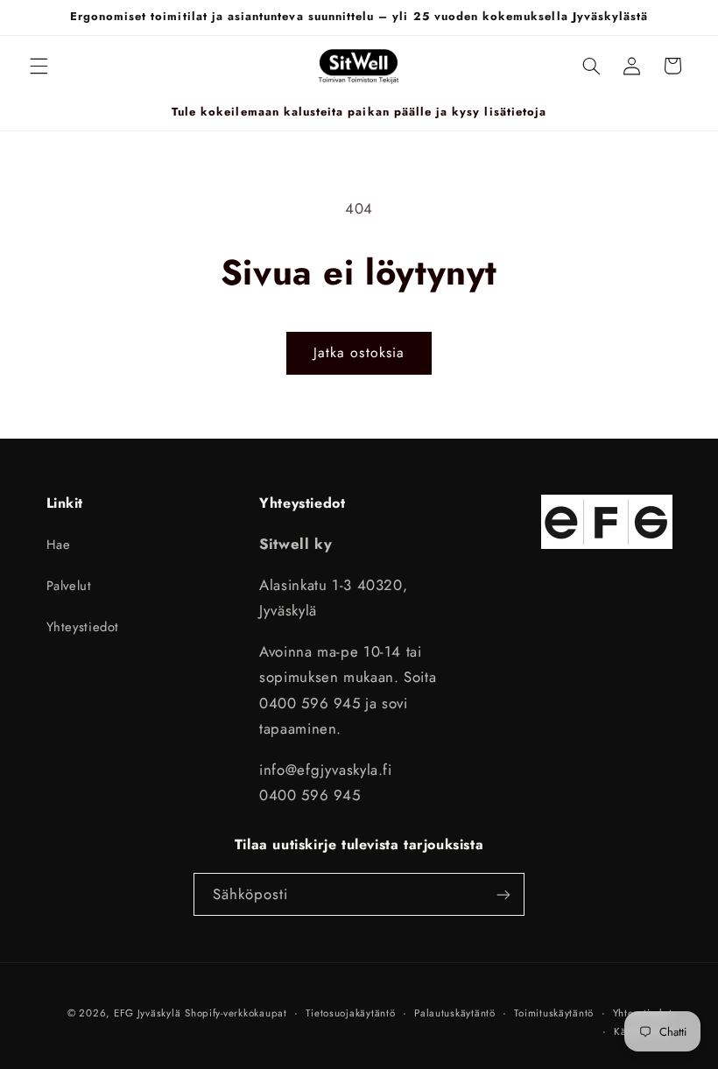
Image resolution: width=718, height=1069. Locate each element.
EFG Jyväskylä (147, 1013)
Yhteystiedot (83, 626)
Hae (58, 544)
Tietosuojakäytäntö (350, 1013)
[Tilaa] (503, 894)
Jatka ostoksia (359, 352)
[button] (38, 66)
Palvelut (69, 585)
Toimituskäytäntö (554, 1013)
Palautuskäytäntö (455, 1013)
